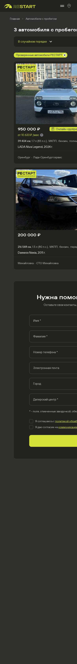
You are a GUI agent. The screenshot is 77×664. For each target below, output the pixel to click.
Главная (15, 18)
